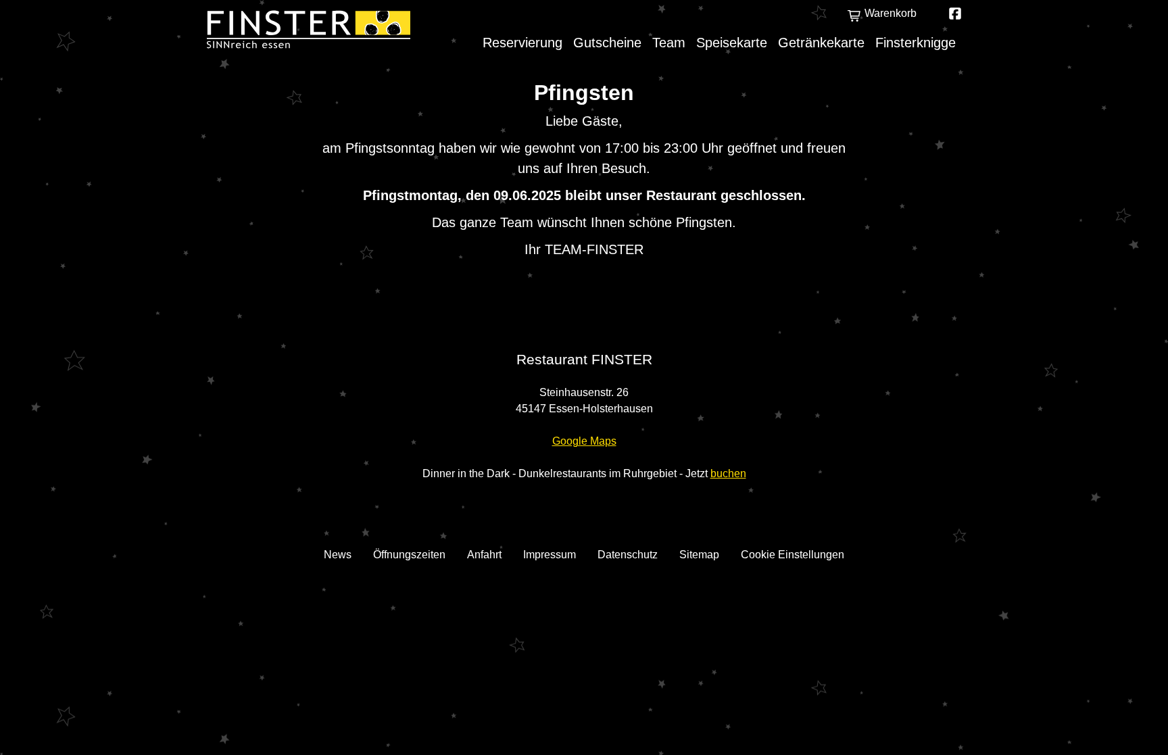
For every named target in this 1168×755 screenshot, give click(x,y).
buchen (728, 473)
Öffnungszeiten (409, 554)
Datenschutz (628, 554)
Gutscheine (607, 42)
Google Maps (584, 441)
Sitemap (699, 554)
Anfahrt (484, 554)
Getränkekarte (821, 42)
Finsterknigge (915, 42)
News (337, 554)
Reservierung (522, 42)
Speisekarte (731, 42)
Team (668, 42)
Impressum (549, 554)
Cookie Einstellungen (792, 554)
